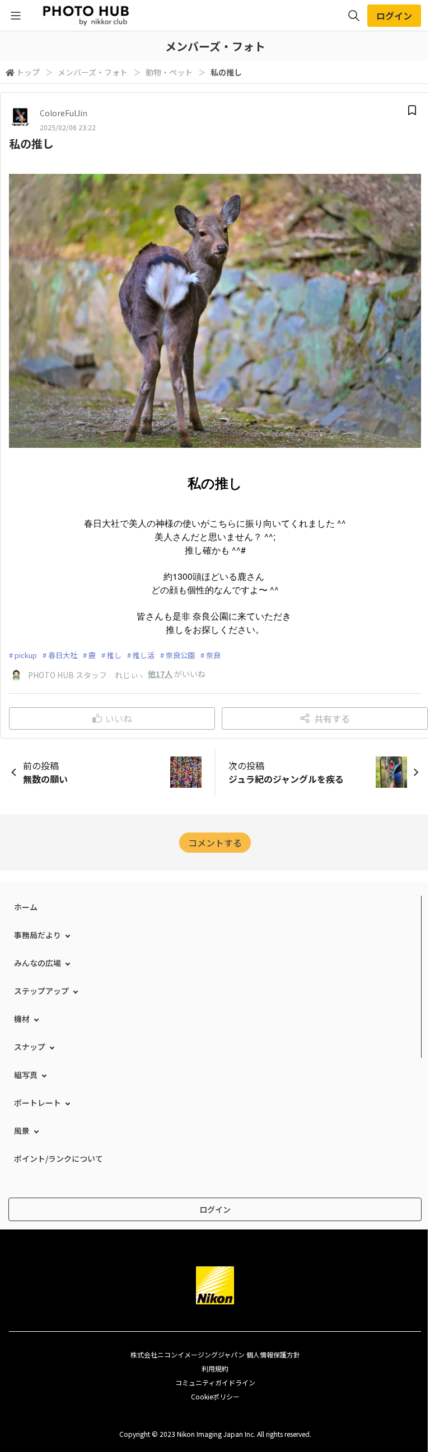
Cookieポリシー (215, 1396)
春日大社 (62, 655)
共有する (332, 718)
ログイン (394, 15)
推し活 (144, 655)
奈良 (213, 655)
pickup (26, 655)
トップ (28, 72)
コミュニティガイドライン (215, 1382)
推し (114, 655)
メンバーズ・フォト (93, 72)
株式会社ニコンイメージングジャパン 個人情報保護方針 (215, 1354)
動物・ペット (169, 72)
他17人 (160, 673)
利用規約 (215, 1368)
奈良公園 (180, 655)
